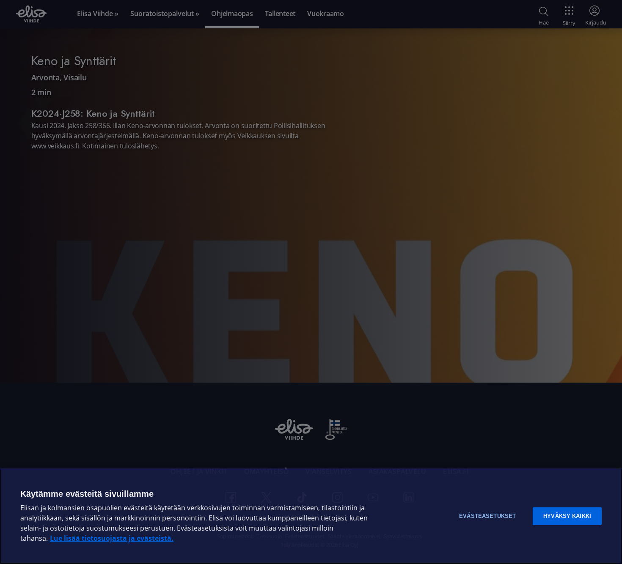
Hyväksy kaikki (567, 516)
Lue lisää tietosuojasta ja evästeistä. (111, 538)
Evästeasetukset (487, 516)
